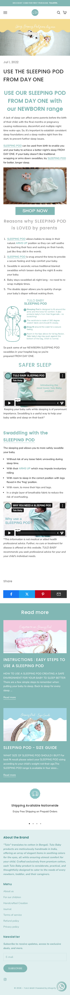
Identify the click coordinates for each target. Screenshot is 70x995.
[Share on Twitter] (27, 594)
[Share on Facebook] (11, 594)
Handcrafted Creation (15, 903)
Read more (9, 697)
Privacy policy (11, 926)
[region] (35, 803)
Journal (7, 909)
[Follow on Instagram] (5, 979)
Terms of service (12, 915)
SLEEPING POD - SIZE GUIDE (30, 747)
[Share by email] (59, 594)
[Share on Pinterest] (43, 594)
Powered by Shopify (46, 988)
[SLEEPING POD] (35, 185)
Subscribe (15, 968)
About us (8, 891)
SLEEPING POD (19, 440)
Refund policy (11, 920)
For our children (12, 897)
